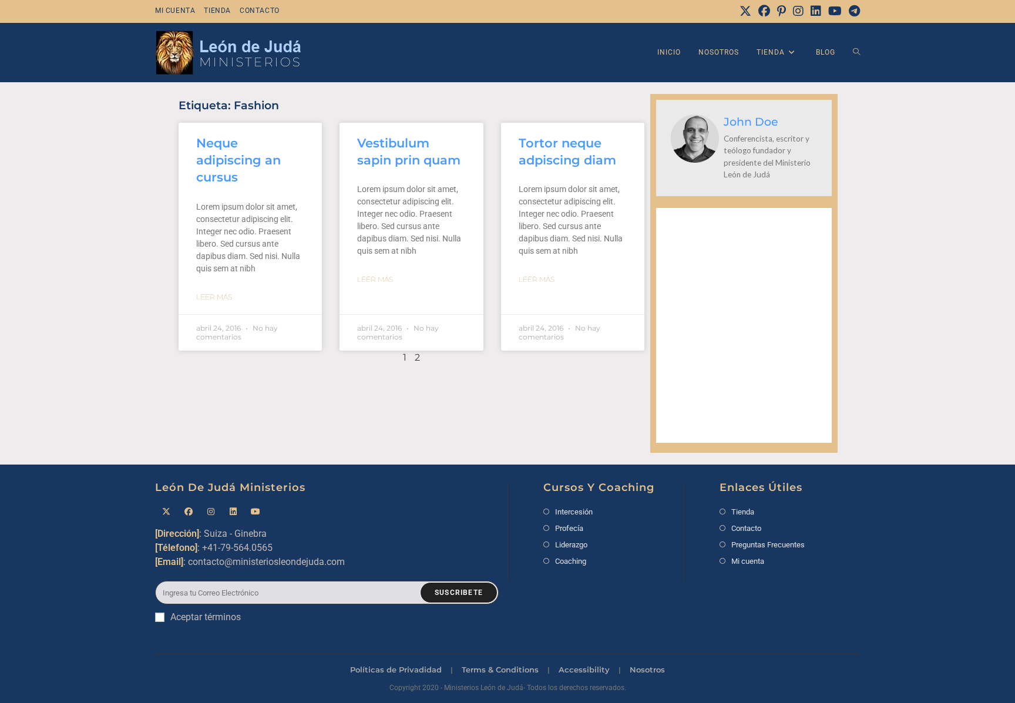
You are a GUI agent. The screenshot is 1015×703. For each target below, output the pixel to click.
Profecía (569, 528)
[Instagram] (798, 11)
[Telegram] (852, 11)
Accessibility (584, 669)
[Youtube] (255, 512)
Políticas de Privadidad (396, 669)
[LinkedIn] (816, 11)
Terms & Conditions (500, 669)
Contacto (260, 10)
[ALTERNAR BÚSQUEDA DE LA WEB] (856, 53)
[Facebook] (764, 11)
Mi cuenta (175, 10)
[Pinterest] (781, 11)
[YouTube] (835, 11)
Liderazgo (571, 544)
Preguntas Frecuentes (768, 544)
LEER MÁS (214, 296)
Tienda (217, 10)
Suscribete (459, 592)
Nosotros (647, 669)
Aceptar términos (205, 617)
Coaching (570, 561)
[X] (745, 11)
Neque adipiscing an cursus (238, 160)
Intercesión (574, 511)
